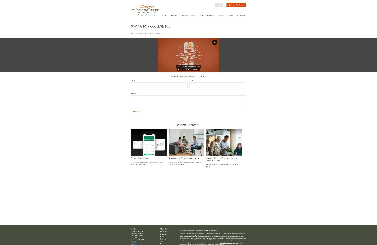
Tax (161, 241)
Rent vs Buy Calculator (140, 158)
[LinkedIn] (217, 5)
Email (191, 80)
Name (133, 80)
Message (134, 93)
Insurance (163, 239)
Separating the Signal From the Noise (184, 158)
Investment (163, 234)
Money (162, 244)
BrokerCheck (214, 230)
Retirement (163, 232)
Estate (162, 236)
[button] (164, 15)
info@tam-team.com (137, 242)
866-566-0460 (139, 232)
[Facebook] (221, 5)
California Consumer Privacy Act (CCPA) (229, 243)
